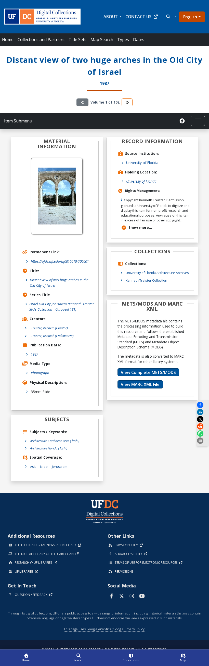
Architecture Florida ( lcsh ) (48, 448)
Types (123, 39)
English (190, 17)
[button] (171, 16)
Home (8, 39)
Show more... (140, 227)
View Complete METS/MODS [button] (148, 372)
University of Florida (142, 162)
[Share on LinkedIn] (202, 412)
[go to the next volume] (127, 102)
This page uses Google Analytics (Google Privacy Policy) (104, 629)
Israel (44, 466)
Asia (33, 466)
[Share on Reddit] (202, 426)
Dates (138, 39)
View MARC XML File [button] (140, 384)
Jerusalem (59, 466)
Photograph (40, 372)
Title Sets (77, 39)
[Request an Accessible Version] (183, 121)
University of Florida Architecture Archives (157, 272)
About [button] (110, 16)
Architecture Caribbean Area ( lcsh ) (54, 440)
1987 (34, 354)
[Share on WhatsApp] (202, 433)
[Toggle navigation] (198, 121)
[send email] (202, 440)
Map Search (101, 39)
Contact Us (138, 16)
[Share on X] (202, 419)
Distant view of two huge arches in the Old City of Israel (59, 282)
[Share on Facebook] (202, 405)
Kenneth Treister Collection (146, 280)
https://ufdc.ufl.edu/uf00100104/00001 (60, 261)
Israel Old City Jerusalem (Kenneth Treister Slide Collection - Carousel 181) (61, 306)
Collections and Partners (41, 39)
